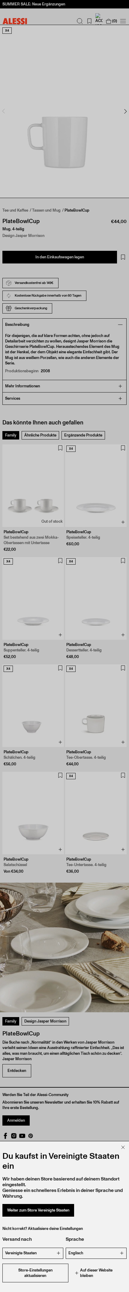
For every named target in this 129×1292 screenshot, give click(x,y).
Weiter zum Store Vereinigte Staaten (38, 1210)
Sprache (75, 1239)
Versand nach (17, 1239)
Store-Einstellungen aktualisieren (35, 1273)
